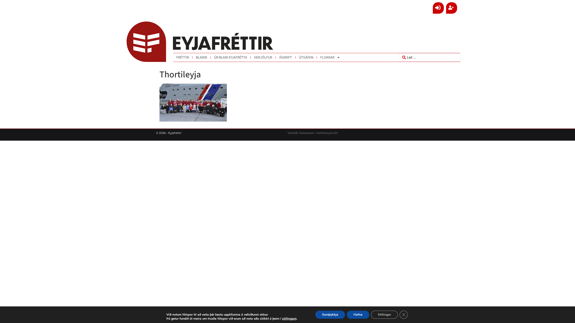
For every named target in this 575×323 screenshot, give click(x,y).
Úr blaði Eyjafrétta (230, 57)
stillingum (289, 319)
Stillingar (384, 314)
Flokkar (327, 57)
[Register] (451, 8)
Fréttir (182, 57)
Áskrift (285, 57)
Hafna (358, 314)
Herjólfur (263, 57)
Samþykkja (330, 314)
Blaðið (201, 57)
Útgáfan (306, 57)
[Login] (438, 8)
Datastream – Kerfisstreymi (316, 133)
